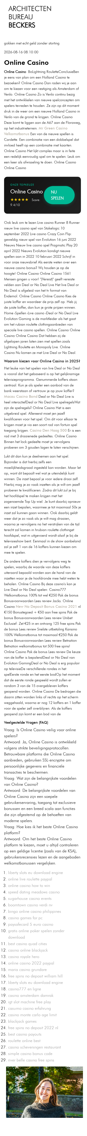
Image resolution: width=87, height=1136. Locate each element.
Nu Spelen (57, 195)
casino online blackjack (28, 950)
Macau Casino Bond (20, 396)
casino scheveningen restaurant (34, 1047)
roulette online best (24, 1040)
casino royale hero (23, 956)
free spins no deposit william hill (35, 976)
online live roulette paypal (30, 879)
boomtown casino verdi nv (30, 904)
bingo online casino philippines (34, 911)
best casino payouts (24, 1034)
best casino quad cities (27, 943)
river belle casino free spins (31, 1060)
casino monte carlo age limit (32, 1014)
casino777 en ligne (24, 989)
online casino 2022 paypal (31, 963)
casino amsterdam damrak (30, 995)
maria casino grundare (27, 969)
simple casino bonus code (30, 1053)
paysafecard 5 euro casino (30, 924)
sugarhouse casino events (30, 898)
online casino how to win (29, 885)
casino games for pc (25, 917)
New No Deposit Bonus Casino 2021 (46, 606)
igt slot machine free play (29, 1001)
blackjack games (22, 1021)
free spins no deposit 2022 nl (33, 1027)
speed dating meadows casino (34, 892)
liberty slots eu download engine (35, 872)
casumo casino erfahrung (29, 1008)
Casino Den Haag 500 (48, 430)
